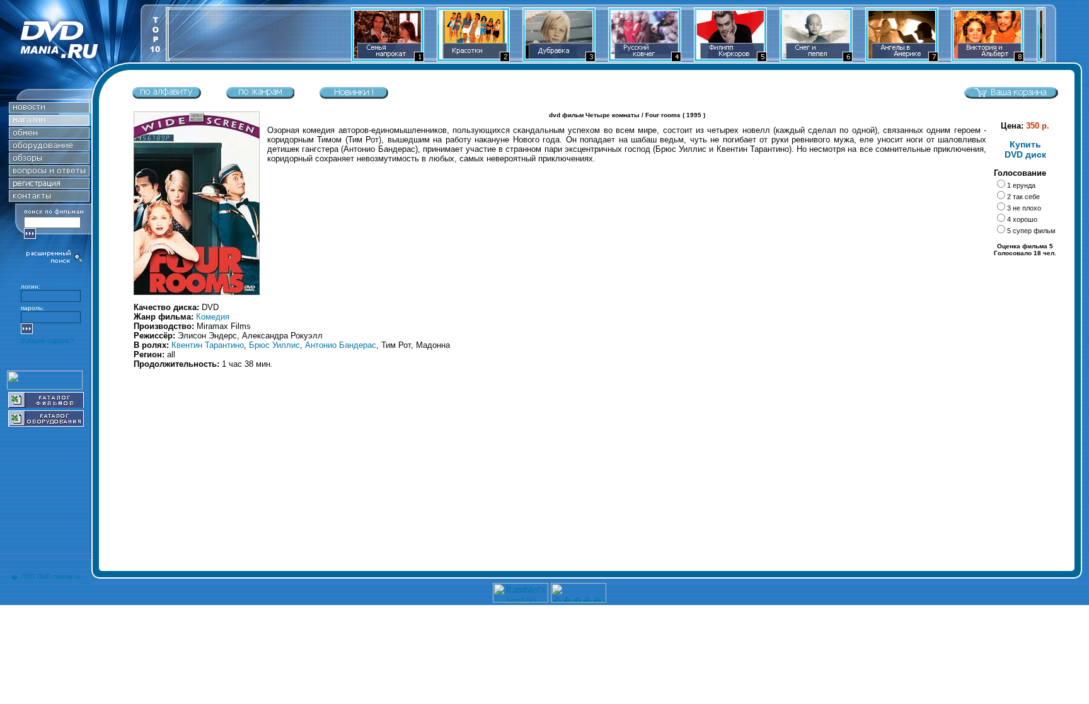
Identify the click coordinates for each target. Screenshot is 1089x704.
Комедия (212, 316)
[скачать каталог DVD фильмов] (46, 404)
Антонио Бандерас (340, 345)
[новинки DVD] (49, 110)
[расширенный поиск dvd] (54, 262)
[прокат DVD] (49, 135)
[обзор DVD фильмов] (49, 160)
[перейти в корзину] (1011, 96)
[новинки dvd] (353, 96)
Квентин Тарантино (207, 345)
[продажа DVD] (49, 122)
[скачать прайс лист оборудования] (46, 423)
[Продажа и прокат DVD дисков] (70, 59)
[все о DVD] (49, 173)
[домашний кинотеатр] (49, 147)
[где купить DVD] (49, 198)
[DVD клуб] (49, 185)
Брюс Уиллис (274, 345)
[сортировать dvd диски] (166, 96)
